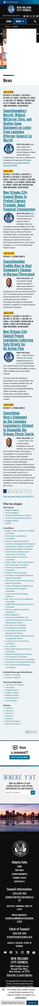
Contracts (19, 881)
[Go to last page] (29, 491)
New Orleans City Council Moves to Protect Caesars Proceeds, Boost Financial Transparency (19, 200)
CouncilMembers (19, 874)
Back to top (30, 732)
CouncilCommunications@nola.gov (19, 920)
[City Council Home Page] (19, 848)
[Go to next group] (25, 491)
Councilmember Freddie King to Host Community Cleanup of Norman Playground (18, 267)
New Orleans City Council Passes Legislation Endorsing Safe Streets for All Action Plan (18, 340)
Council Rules (19, 877)
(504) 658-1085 (19, 933)
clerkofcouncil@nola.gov (19, 936)
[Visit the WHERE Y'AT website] (19, 778)
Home (7, 26)
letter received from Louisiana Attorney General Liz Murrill (17, 162)
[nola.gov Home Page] (10, 2)
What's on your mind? (19, 757)
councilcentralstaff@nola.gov (19, 899)
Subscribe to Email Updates (19, 975)
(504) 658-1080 (19, 893)
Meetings (19, 870)
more (18, 21)
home (9, 21)
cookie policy (20, 997)
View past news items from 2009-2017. (18, 496)
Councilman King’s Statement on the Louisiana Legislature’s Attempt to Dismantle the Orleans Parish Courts (18, 423)
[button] (1, 34)
